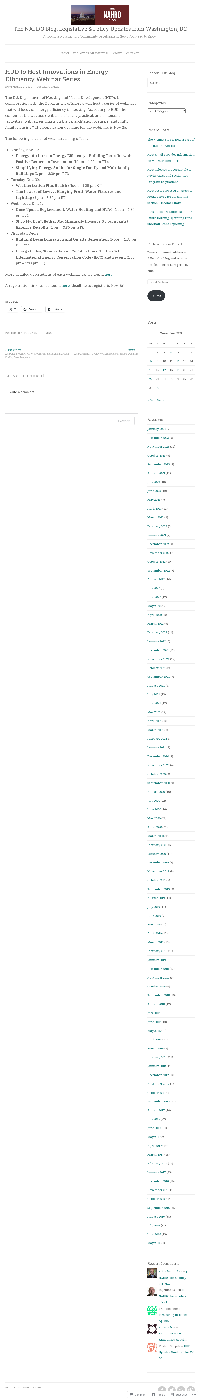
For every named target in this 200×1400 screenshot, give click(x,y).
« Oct (150, 400)
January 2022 (156, 641)
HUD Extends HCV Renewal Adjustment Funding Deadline (106, 352)
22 (150, 379)
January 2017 (156, 1172)
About (117, 53)
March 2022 (155, 623)
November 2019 (158, 871)
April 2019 (154, 933)
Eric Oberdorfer (170, 1271)
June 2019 (154, 915)
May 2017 (154, 1137)
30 (157, 388)
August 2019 (156, 898)
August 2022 (156, 579)
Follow (156, 296)
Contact (132, 53)
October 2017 (156, 1092)
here (109, 274)
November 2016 (158, 1190)
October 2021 (156, 668)
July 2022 (153, 588)
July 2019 (153, 907)
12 (177, 361)
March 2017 (155, 1154)
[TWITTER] (171, 1390)
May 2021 (154, 712)
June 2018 (154, 1022)
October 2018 (156, 986)
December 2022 (158, 544)
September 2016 (158, 1208)
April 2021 (154, 721)
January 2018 (156, 1066)
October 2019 (156, 880)
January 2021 (156, 747)
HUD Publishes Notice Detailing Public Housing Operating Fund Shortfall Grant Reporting (169, 218)
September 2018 (158, 995)
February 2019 (157, 951)
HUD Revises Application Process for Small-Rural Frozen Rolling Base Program (37, 354)
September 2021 (158, 676)
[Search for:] (167, 83)
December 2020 (158, 756)
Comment (124, 420)
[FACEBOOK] (161, 1390)
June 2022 (154, 597)
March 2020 (155, 836)
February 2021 (157, 738)
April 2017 (154, 1146)
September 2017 (158, 1101)
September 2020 (158, 783)
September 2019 (158, 889)
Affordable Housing (36, 333)
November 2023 (158, 446)
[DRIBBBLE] (190, 1390)
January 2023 (156, 535)
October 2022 (156, 561)
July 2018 (153, 1013)
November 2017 (158, 1084)
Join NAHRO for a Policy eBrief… (175, 1277)
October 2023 (156, 455)
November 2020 (158, 765)
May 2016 (154, 1243)
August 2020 (156, 791)
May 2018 (154, 1031)
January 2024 (156, 429)
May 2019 (154, 924)
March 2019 (155, 942)
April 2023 (154, 508)
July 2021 (153, 694)
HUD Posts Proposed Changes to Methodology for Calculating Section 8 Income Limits (170, 197)
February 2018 (157, 1057)
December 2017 (158, 1075)
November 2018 (158, 977)
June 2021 (154, 703)
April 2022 (154, 615)
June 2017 (154, 1128)
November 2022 (158, 553)
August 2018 (156, 1004)
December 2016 (158, 1181)
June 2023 (154, 491)
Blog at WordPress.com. (23, 1387)
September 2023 (158, 464)
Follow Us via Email (164, 244)
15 (150, 370)
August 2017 (156, 1110)
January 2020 (156, 853)
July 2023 (153, 482)
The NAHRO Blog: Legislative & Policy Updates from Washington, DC (100, 28)
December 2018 (158, 969)
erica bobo (166, 1327)
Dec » (160, 400)
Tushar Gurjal (48, 86)
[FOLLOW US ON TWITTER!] (180, 1390)
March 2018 (155, 1048)
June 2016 (154, 1234)
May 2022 (154, 606)
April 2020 (154, 827)
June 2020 (154, 809)
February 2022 (157, 632)
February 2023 (157, 526)
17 (164, 370)
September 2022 (158, 570)
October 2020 (156, 774)
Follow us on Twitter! (90, 53)
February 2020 (157, 845)
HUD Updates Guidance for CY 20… (176, 1352)
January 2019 (156, 960)
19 (177, 370)
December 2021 (158, 650)
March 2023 (155, 517)
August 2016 (156, 1216)
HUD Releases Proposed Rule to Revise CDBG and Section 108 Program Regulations (169, 175)
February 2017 (157, 1163)
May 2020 (154, 818)
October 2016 (156, 1199)
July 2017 (153, 1119)
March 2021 (155, 730)
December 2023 (158, 438)
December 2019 (158, 862)
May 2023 (154, 499)
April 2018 (154, 1039)
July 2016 (153, 1225)
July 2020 (153, 800)
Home (65, 53)
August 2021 (156, 685)
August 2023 (156, 473)
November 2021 (158, 659)
